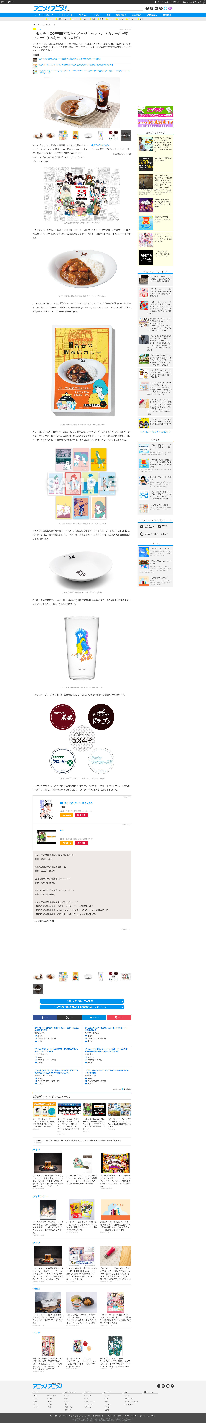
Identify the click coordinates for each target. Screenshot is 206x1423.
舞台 (66, 1404)
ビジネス (68, 1410)
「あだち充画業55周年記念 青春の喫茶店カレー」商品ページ (80, 1007)
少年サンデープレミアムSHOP (80, 1001)
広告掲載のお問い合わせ (76, 1416)
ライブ (67, 1401)
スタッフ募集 (151, 1416)
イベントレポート (65, 15)
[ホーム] (34, 25)
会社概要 (87, 1416)
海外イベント (69, 1407)
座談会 (107, 1410)
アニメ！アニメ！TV (131, 1401)
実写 (106, 1398)
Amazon (67, 815)
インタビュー (83, 15)
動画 (108, 15)
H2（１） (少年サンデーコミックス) (76, 803)
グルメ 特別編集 (101, 145)
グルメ (37, 1150)
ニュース (49, 15)
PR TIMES (126, 1416)
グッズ (120, 19)
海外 (141, 19)
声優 (101, 19)
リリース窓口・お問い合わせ (58, 1416)
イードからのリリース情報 (113, 1416)
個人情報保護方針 (97, 1416)
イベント (131, 19)
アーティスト (89, 1404)
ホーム (37, 15)
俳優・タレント (90, 1401)
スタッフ (88, 1395)
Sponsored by (117, 1089)
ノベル (83, 19)
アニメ (50, 19)
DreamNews (134, 1416)
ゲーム (110, 19)
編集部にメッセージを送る (123, 154)
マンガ (73, 19)
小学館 (36, 1289)
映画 (66, 1398)
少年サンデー (40, 1196)
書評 (106, 1401)
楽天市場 (81, 815)
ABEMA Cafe (129, 1404)
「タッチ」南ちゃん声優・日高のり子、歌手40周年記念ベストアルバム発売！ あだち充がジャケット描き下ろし (78, 1141)
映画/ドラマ (62, 19)
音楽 (93, 19)
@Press (142, 1416)
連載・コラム (121, 15)
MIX (62, 831)
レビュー (97, 15)
